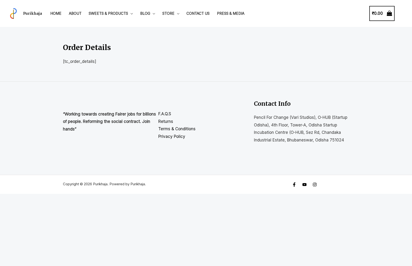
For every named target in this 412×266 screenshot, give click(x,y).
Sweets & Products (108, 13)
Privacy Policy (171, 136)
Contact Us (198, 13)
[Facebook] (294, 184)
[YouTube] (304, 184)
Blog (145, 13)
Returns (165, 121)
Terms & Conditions (177, 128)
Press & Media (230, 13)
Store (168, 13)
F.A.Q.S (164, 113)
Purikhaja (32, 13)
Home (56, 13)
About (75, 13)
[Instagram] (315, 184)
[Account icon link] (401, 13)
